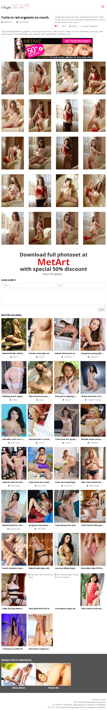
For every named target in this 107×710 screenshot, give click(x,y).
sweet (68, 34)
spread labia (51, 34)
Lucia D (41, 442)
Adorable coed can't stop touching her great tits (25, 439)
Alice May (42, 485)
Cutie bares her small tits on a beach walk (49, 482)
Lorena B (68, 357)
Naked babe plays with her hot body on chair (50, 568)
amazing (10, 31)
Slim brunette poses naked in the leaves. (48, 396)
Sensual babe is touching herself (44, 439)
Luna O (68, 442)
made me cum (58, 31)
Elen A (15, 357)
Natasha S (8, 22)
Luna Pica (68, 485)
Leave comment (90, 26)
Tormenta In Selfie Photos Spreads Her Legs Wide (25, 649)
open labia (84, 31)
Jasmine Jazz (15, 529)
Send (101, 309)
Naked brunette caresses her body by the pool (24, 525)
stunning (61, 34)
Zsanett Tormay (94, 400)
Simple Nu (53, 687)
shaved (36, 34)
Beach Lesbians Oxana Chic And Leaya (20, 568)
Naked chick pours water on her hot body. (75, 353)
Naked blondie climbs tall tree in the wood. (22, 353)
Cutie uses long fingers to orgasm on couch (75, 482)
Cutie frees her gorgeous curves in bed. (74, 439)
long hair (39, 31)
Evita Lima (15, 442)
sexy (30, 34)
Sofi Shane (41, 529)
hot (33, 31)
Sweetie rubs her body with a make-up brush (23, 482)
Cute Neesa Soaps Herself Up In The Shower (75, 608)
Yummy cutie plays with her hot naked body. (50, 353)
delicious (18, 31)
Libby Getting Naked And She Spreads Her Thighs (25, 608)
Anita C (15, 400)
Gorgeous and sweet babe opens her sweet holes (52, 525)
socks (42, 34)
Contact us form (99, 699)
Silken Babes (18, 687)
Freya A (41, 357)
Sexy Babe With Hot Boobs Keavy (44, 608)
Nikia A (68, 400)
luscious (47, 31)
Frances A (94, 357)
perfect (10, 34)
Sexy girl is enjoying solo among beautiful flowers (78, 396)
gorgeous (27, 31)
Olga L (41, 400)
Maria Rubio (94, 485)
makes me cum (72, 31)
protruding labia (20, 34)
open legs (93, 31)
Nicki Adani (15, 485)
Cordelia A (94, 442)
